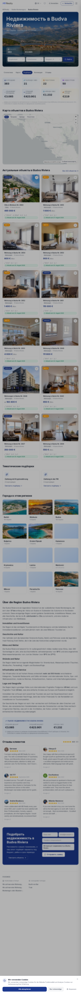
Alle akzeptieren (24, 989)
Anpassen (72, 989)
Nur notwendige (56, 989)
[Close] (77, 979)
